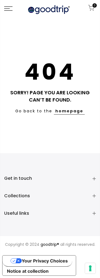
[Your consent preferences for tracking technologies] (90, 268)
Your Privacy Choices (45, 261)
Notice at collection (28, 271)
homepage (69, 111)
